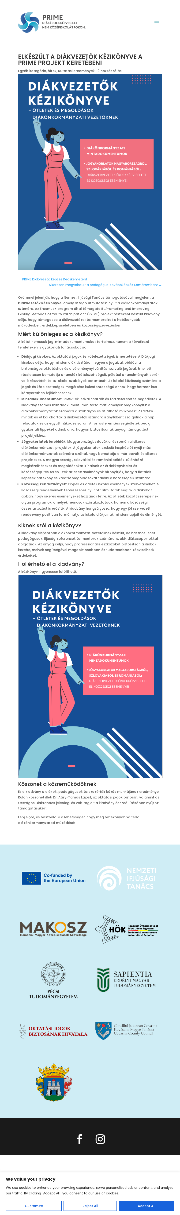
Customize (34, 1206)
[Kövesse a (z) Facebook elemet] (79, 1139)
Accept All (146, 1206)
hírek (52, 71)
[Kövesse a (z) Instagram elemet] (100, 1139)
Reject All (90, 1206)
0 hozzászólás (110, 71)
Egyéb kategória (32, 71)
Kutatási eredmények (76, 71)
